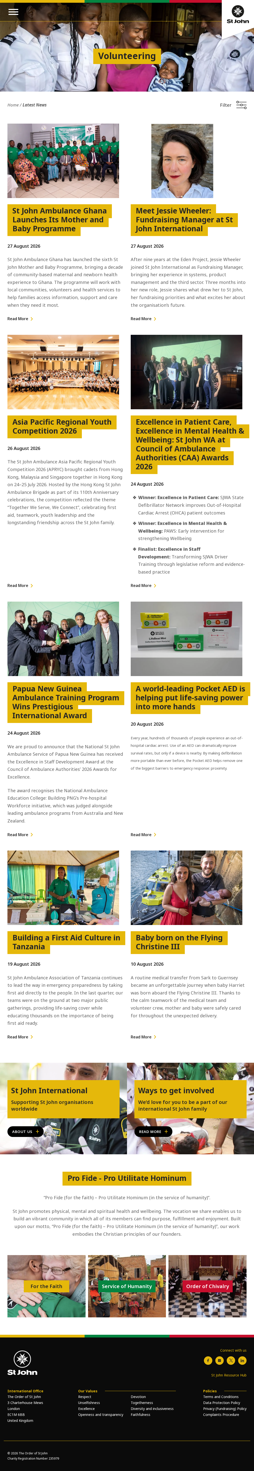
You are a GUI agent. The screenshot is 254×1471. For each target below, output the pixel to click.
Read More (17, 318)
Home (13, 105)
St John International (49, 1090)
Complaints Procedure (221, 1414)
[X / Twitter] (231, 1360)
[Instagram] (219, 1360)
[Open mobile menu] (13, 12)
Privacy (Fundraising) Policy (225, 1408)
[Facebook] (208, 1360)
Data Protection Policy (221, 1402)
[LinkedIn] (242, 1360)
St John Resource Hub (229, 1375)
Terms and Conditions (221, 1396)
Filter (225, 105)
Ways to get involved (176, 1090)
